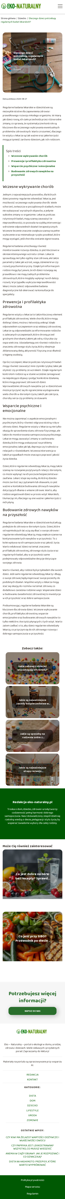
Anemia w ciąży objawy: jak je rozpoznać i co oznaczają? (32, 1155)
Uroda (32, 1115)
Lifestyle (32, 1110)
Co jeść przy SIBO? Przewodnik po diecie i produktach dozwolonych (33, 938)
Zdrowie (32, 1120)
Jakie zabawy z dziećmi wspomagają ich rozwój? (32, 668)
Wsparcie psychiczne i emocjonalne (33, 166)
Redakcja (32, 1075)
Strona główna (8, 18)
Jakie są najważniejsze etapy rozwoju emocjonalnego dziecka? (32, 769)
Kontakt (32, 1080)
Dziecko (22, 18)
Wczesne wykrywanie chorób (29, 156)
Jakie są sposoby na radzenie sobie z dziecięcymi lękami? (32, 736)
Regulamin (32, 1194)
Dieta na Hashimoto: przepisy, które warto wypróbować (32, 1163)
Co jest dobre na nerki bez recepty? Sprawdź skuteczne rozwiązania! (32, 876)
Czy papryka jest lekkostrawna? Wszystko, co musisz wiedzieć (32, 1147)
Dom (32, 1101)
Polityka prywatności (32, 1180)
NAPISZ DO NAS (32, 1011)
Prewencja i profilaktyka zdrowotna (33, 161)
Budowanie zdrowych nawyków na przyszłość (32, 173)
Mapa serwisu (32, 1187)
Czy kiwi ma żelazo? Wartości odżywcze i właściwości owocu (32, 1139)
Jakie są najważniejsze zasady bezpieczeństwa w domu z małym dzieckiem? (32, 702)
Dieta (32, 1096)
